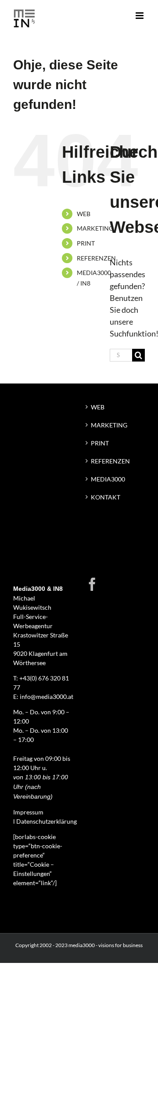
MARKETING (95, 228)
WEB (83, 213)
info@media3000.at (46, 696)
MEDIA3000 (108, 479)
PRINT (86, 243)
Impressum (28, 812)
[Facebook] (92, 584)
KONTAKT (105, 497)
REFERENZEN (96, 258)
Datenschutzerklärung (46, 821)
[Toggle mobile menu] (140, 15)
